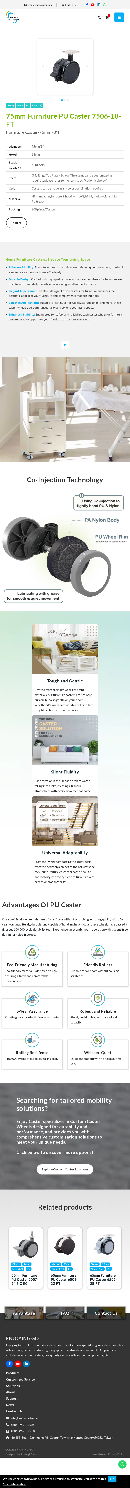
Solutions (13, 1386)
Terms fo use (98, 1454)
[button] (43, 66)
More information (14, 1484)
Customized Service (20, 1379)
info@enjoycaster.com (40, 4)
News (10, 1405)
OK (112, 1479)
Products (12, 1373)
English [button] (69, 4)
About (10, 1392)
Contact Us (14, 1411)
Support (12, 1398)
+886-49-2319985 (23, 1425)
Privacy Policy (116, 1454)
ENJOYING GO (24, 1449)
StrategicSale (28, 1454)
